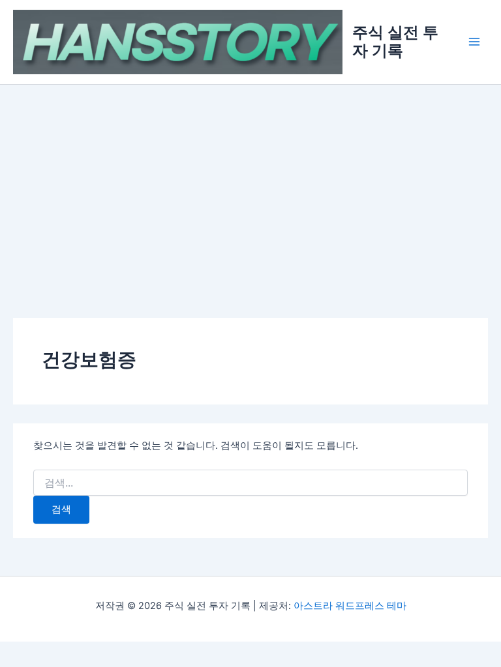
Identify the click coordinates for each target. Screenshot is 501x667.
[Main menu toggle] (474, 42)
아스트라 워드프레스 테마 (350, 606)
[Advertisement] (250, 182)
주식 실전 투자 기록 (395, 41)
